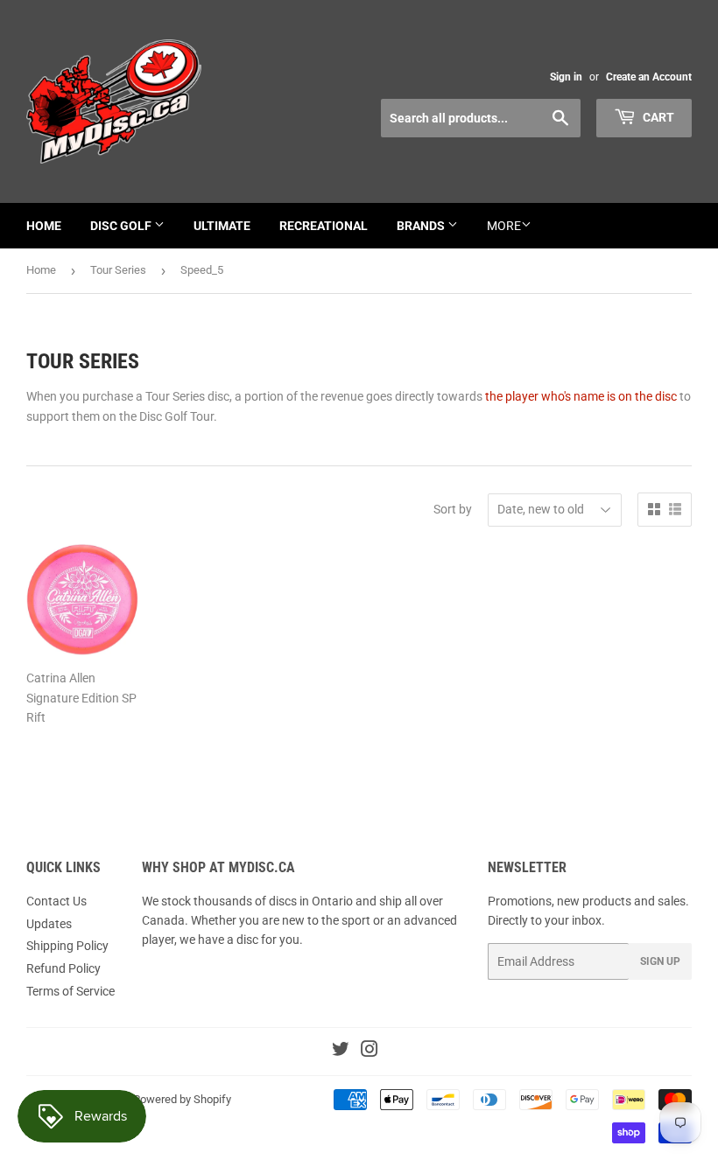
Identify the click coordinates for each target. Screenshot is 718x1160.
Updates (49, 924)
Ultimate (222, 226)
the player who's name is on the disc (581, 396)
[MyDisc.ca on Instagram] (369, 1052)
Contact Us (56, 901)
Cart (657, 117)
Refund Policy (63, 968)
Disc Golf (122, 226)
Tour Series (118, 269)
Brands (422, 226)
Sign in (566, 77)
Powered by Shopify (182, 1099)
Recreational (323, 226)
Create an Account (649, 77)
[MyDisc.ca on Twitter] (340, 1052)
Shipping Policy (67, 946)
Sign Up (660, 961)
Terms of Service (70, 991)
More (504, 226)
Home (43, 226)
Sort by (452, 509)
